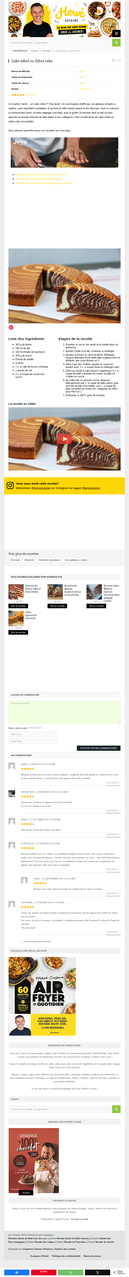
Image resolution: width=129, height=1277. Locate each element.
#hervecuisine (91, 487)
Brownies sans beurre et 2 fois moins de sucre (40, 174)
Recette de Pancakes (74, 1242)
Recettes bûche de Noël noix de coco (27, 1238)
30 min (82, 77)
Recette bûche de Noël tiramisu (73, 1238)
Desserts (29, 560)
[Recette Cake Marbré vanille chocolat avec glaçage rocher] (94, 592)
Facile (82, 71)
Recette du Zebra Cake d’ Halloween (33, 588)
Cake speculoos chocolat (31, 615)
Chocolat (15, 560)
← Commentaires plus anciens (36, 941)
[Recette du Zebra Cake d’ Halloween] (16, 592)
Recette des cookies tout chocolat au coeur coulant (43, 183)
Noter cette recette (17, 728)
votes (30, 95)
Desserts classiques (49, 560)
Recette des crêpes (44, 1242)
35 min (82, 83)
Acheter (26, 1192)
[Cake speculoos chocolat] (16, 618)
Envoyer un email (79, 1219)
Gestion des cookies (65, 1249)
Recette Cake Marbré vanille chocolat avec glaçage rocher (111, 593)
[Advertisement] (64, 665)
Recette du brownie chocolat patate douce (38, 178)
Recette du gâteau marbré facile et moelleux (72, 590)
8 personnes (85, 89)
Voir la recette (18, 606)
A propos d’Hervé (39, 1256)
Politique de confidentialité (66, 1256)
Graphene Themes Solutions (38, 1249)
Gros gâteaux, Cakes (76, 560)
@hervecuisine (40, 487)
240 (118, 60)
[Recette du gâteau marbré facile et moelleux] (55, 592)
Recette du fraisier (104, 1242)
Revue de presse (92, 1256)
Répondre (112, 783)
